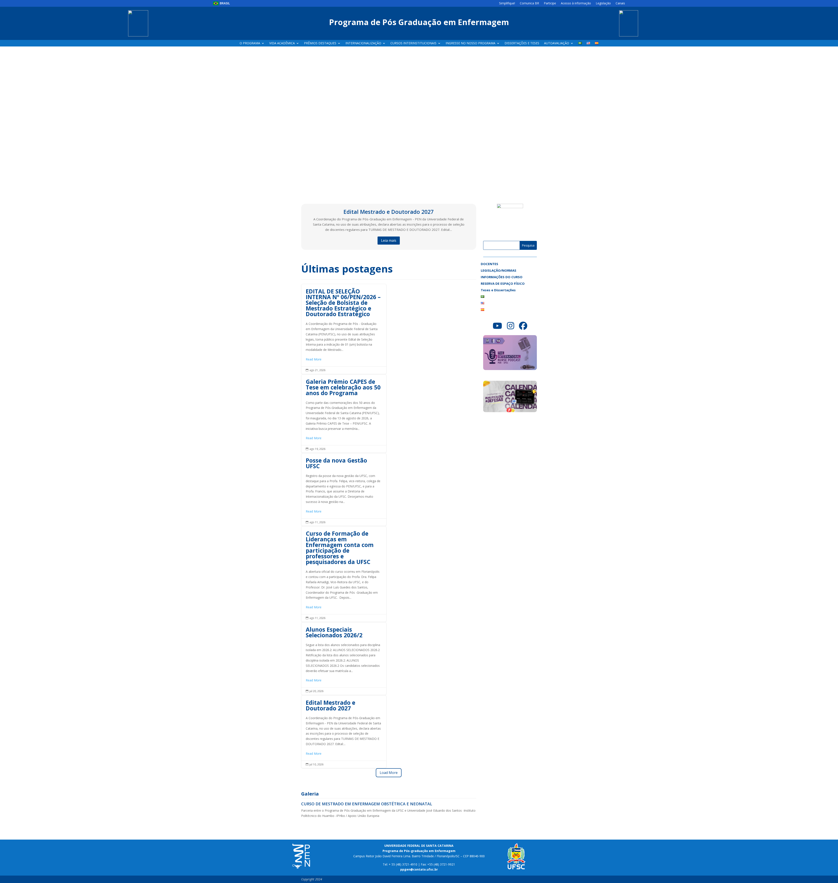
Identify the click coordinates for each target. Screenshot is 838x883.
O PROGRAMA (250, 43)
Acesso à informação (576, 3)
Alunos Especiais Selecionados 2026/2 (343, 658)
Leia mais (388, 240)
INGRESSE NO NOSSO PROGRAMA (470, 43)
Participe (550, 3)
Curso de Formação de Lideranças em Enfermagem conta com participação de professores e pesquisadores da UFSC (343, 574)
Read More (313, 359)
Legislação (603, 3)
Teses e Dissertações (498, 290)
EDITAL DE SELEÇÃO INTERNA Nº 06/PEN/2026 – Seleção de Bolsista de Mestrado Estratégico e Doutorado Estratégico (343, 329)
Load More (389, 772)
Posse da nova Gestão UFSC (343, 489)
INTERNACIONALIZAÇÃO (363, 43)
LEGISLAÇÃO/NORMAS (498, 271)
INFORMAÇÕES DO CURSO (501, 277)
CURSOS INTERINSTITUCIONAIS (413, 43)
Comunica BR (529, 3)
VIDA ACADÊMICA (282, 43)
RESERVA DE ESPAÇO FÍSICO (503, 284)
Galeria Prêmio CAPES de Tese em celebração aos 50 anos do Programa (343, 413)
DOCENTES (489, 264)
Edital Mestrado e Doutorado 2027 (388, 211)
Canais (620, 3)
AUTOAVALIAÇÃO (556, 43)
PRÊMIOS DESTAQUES (320, 43)
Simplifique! (507, 3)
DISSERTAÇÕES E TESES (522, 43)
